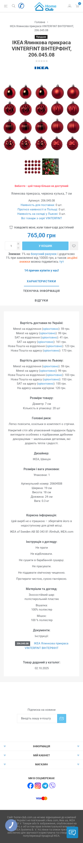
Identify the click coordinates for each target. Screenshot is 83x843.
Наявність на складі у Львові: (37, 214)
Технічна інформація (41, 291)
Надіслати (61, 718)
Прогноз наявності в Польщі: (38, 209)
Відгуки (41, 300)
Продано (41, 37)
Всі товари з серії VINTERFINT (41, 218)
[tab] (41, 281)
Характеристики (41, 281)
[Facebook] (30, 786)
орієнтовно (50, 329)
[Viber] (52, 786)
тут (61, 261)
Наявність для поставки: (38, 205)
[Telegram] (45, 786)
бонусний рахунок (44, 254)
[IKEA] (41, 67)
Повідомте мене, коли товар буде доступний (44, 227)
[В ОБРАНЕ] (73, 246)
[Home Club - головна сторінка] (45, 6)
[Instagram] (38, 786)
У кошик (45, 245)
